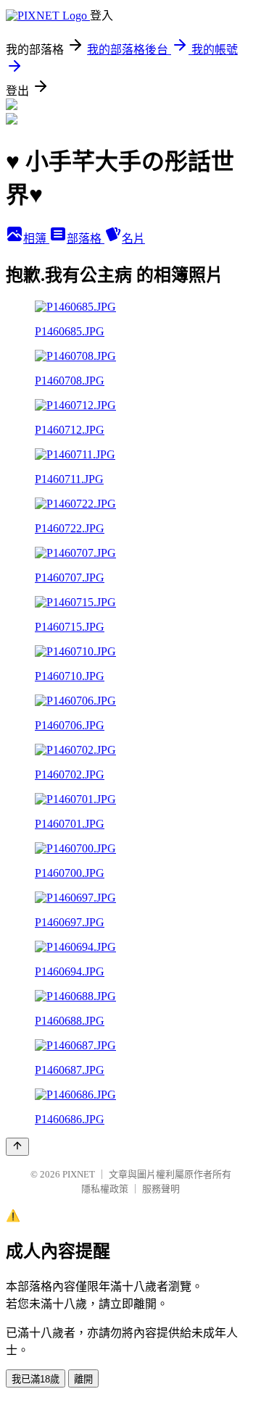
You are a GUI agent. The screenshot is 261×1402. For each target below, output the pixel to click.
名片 (133, 238)
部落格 (85, 238)
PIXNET (78, 1174)
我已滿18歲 (35, 1379)
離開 (83, 1379)
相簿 (36, 238)
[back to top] (17, 1147)
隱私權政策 (104, 1188)
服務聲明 (161, 1188)
